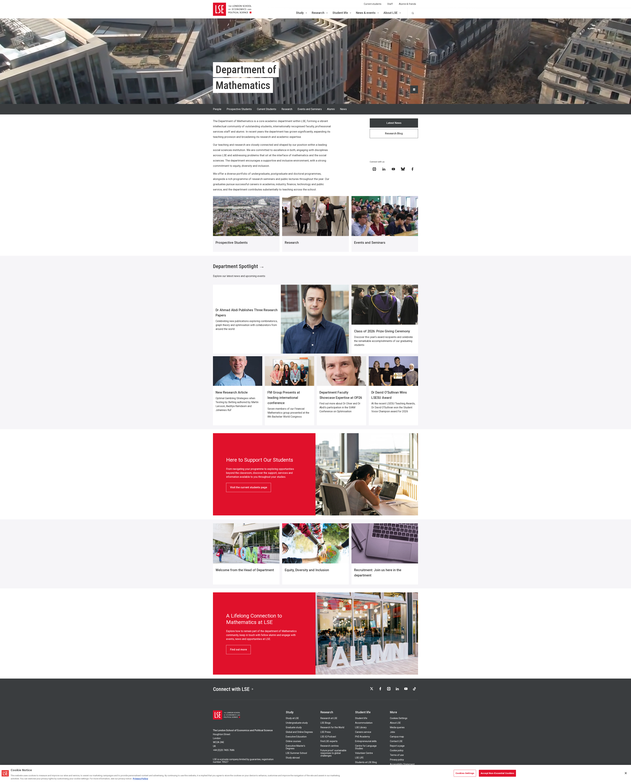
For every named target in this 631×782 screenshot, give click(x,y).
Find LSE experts (329, 741)
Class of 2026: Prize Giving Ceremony (382, 331)
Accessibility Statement (402, 764)
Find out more (238, 649)
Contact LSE (396, 741)
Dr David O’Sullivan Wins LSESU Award (389, 395)
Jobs (392, 732)
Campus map (397, 736)
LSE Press (325, 732)
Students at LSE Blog (366, 762)
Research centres (329, 746)
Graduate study (294, 727)
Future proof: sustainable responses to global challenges (333, 753)
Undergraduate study (297, 722)
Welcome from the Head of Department (245, 570)
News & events (365, 12)
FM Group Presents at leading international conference (284, 397)
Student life (340, 12)
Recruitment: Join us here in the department (377, 572)
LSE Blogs (325, 722)
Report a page (397, 746)
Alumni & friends (407, 4)
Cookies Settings (398, 718)
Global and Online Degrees (299, 732)
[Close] (625, 773)
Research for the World (332, 727)
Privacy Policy (140, 778)
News (343, 109)
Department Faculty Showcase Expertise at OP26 (340, 395)
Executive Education (296, 736)
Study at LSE (292, 718)
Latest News (393, 122)
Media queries (397, 727)
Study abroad (293, 757)
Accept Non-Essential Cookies (497, 773)
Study (300, 12)
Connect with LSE (231, 689)
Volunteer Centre (364, 753)
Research (318, 12)
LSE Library (361, 727)
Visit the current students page (248, 487)
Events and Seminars (310, 109)
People (217, 109)
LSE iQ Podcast (328, 736)
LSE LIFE (359, 757)
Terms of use (397, 755)
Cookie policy (396, 750)
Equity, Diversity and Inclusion (307, 570)
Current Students (266, 109)
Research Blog (394, 133)
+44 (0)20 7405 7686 (223, 750)
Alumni (331, 109)
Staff (390, 4)
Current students (372, 4)
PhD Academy (362, 736)
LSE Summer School (296, 753)
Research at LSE (328, 718)
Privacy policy (397, 759)
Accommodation (364, 722)
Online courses (293, 741)
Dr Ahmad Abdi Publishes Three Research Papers (247, 312)
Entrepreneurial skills (366, 741)
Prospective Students (239, 109)
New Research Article (232, 392)
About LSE (390, 12)
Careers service (363, 732)
